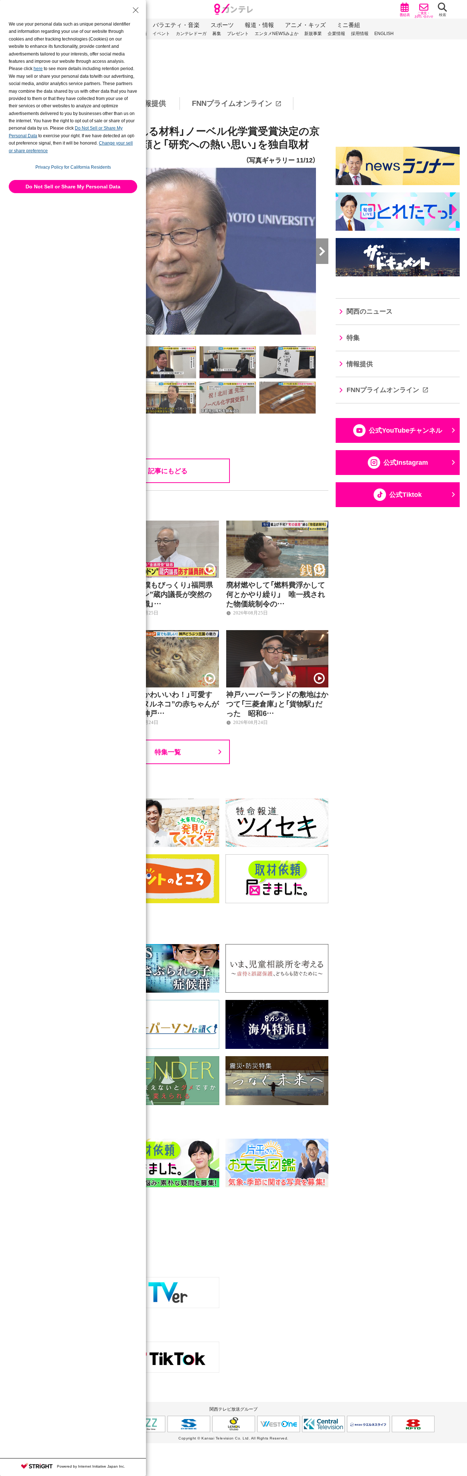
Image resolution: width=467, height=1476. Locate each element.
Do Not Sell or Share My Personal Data (73, 186)
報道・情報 (259, 25)
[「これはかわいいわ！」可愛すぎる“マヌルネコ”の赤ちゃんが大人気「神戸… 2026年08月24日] (168, 634)
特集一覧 (168, 751)
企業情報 (336, 33)
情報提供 (151, 103)
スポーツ (222, 25)
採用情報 (359, 33)
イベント (161, 33)
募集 (216, 33)
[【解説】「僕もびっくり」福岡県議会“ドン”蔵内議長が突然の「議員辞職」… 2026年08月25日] (168, 524)
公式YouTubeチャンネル (405, 430)
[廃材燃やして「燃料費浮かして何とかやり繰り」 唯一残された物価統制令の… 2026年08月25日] (277, 524)
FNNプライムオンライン (232, 103)
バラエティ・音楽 (176, 25)
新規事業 (313, 33)
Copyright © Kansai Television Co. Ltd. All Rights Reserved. (233, 1438)
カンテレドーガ (191, 33)
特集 (353, 337)
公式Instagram (405, 462)
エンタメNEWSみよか (276, 33)
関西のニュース (370, 311)
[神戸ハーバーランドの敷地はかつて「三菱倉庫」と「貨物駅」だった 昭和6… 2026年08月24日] (277, 634)
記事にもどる (168, 470)
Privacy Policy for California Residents (73, 167)
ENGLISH (384, 33)
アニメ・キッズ (305, 25)
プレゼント (238, 33)
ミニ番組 (348, 25)
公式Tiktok (405, 494)
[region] (233, 103)
